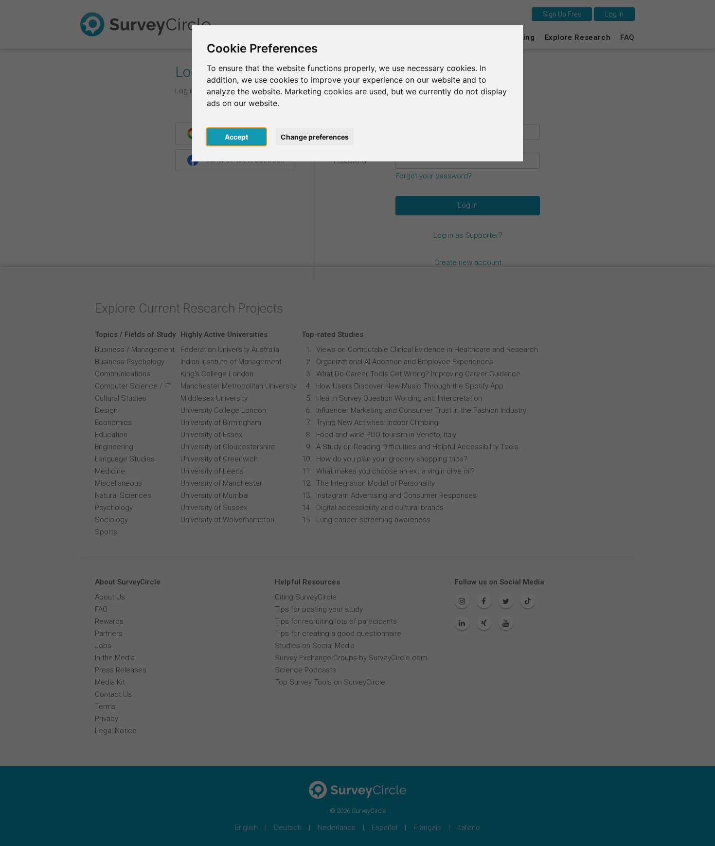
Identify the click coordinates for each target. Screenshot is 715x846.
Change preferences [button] (315, 137)
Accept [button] (236, 137)
